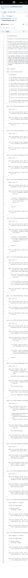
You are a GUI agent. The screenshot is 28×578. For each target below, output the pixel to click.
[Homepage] (14, 2)
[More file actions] (26, 32)
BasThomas (6, 24)
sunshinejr (6, 6)
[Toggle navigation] (2, 2)
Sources (15, 18)
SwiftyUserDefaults (16, 6)
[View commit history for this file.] (26, 24)
